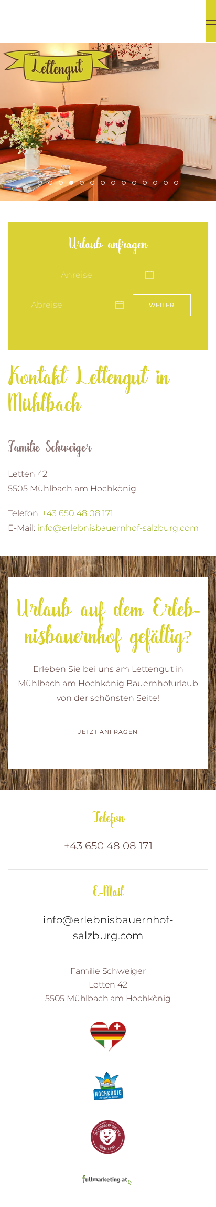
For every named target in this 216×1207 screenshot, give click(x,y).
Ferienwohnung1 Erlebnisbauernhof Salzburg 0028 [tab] (41, 184)
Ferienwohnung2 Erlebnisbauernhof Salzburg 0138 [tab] (167, 184)
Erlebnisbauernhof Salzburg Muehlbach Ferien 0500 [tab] (125, 184)
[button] (211, 21)
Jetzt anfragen (108, 732)
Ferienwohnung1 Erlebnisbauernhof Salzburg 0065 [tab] (83, 184)
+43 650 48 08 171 (77, 513)
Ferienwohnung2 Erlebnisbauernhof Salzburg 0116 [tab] (62, 184)
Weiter (162, 305)
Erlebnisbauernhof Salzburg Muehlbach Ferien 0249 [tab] (104, 184)
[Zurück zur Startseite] (57, 42)
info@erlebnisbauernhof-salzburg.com (118, 528)
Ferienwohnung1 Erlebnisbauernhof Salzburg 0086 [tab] (146, 184)
